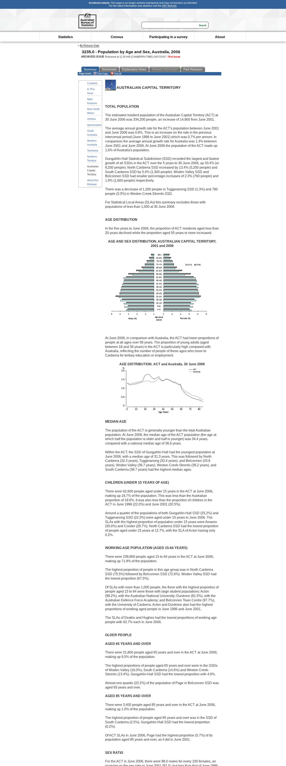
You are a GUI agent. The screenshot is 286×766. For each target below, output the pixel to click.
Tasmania (92, 150)
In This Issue (91, 91)
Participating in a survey (168, 37)
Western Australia (92, 142)
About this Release (92, 182)
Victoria (91, 119)
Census (117, 37)
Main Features (92, 101)
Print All (117, 73)
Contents (92, 83)
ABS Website (169, 5)
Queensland (94, 125)
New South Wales (93, 111)
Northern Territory (92, 158)
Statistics (65, 37)
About (220, 37)
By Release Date (89, 45)
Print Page (102, 73)
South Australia (92, 132)
